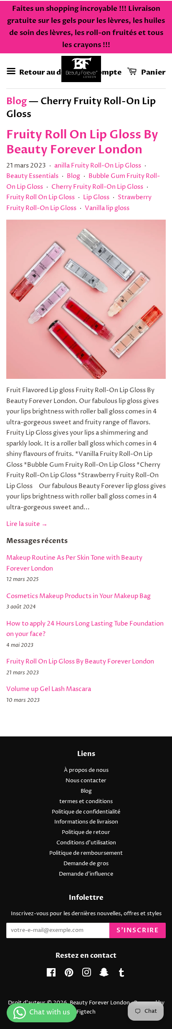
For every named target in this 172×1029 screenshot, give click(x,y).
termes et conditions (86, 801)
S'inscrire (137, 930)
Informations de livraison (86, 822)
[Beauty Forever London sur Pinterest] (68, 974)
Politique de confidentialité (86, 812)
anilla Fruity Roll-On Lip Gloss (97, 165)
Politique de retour (86, 832)
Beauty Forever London (100, 1002)
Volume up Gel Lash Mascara (48, 689)
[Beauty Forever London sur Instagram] (86, 974)
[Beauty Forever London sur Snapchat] (104, 974)
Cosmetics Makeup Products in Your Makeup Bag (78, 596)
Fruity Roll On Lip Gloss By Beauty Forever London (82, 142)
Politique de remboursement (86, 853)
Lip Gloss (96, 197)
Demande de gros (86, 863)
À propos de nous (86, 770)
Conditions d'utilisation (86, 842)
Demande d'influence (86, 874)
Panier (153, 72)
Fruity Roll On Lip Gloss (40, 197)
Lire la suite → (27, 524)
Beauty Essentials (32, 176)
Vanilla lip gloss (107, 208)
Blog (16, 101)
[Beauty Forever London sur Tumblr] (121, 974)
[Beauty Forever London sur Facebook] (51, 974)
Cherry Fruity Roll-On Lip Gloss (97, 187)
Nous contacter (86, 780)
